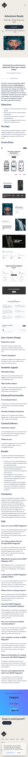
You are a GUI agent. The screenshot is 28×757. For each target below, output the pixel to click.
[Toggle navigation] (25, 5)
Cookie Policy (10, 752)
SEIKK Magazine (18, 85)
